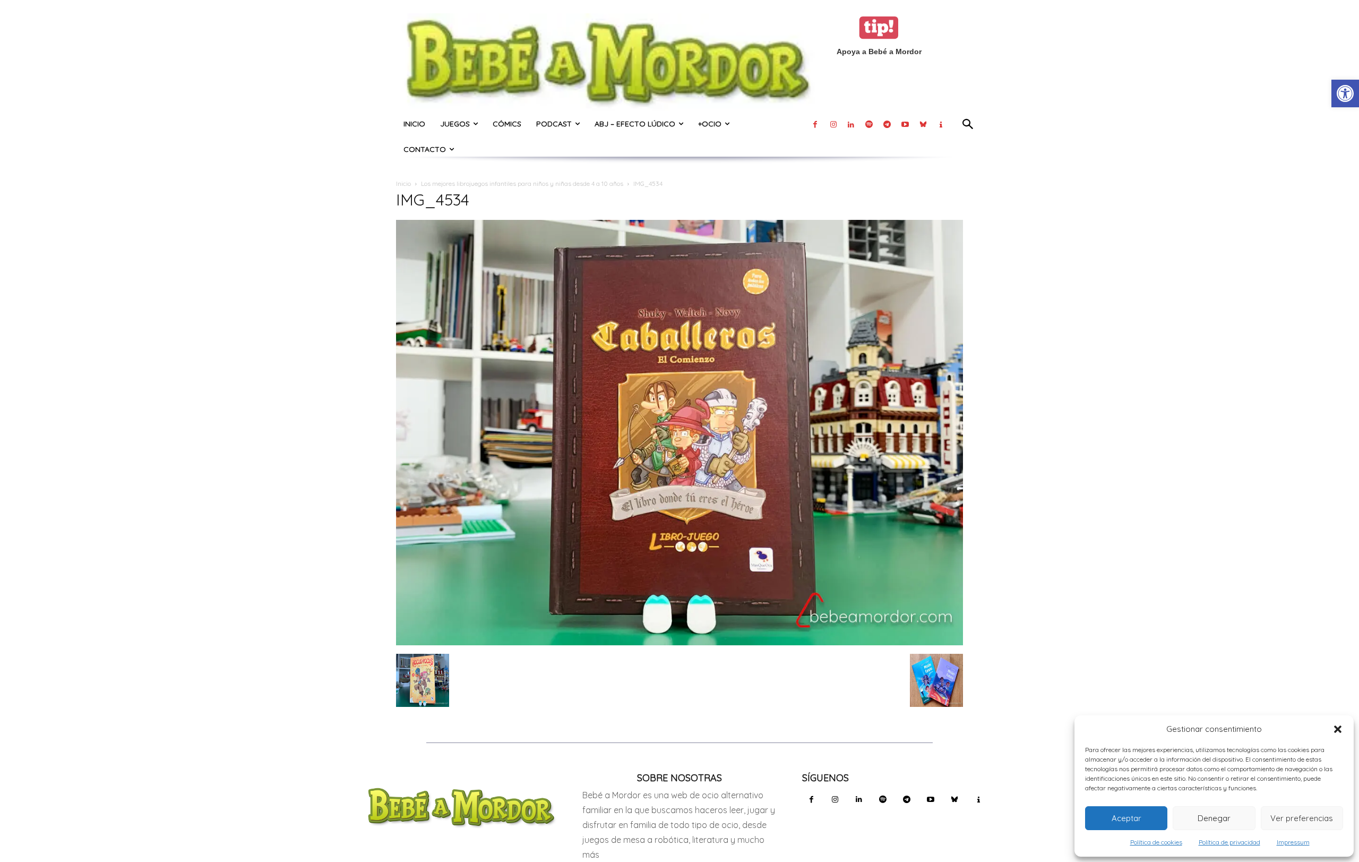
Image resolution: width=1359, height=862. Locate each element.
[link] (1345, 93)
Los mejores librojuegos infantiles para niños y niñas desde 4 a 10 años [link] (522, 183)
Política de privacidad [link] (1229, 842)
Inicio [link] (403, 183)
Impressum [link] (1293, 842)
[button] (1337, 729)
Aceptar (1126, 818)
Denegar (1214, 818)
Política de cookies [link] (1156, 842)
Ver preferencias (1301, 818)
